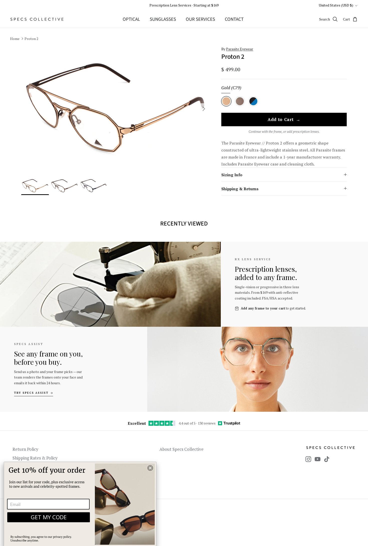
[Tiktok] (327, 459)
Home (15, 38)
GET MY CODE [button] (49, 517)
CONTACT (234, 19)
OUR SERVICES (200, 19)
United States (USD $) (336, 5)
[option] (115, 109)
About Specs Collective (181, 449)
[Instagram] (308, 459)
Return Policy (25, 449)
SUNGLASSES (163, 19)
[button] (150, 468)
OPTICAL (131, 19)
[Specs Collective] (37, 19)
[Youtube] (317, 459)
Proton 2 (31, 38)
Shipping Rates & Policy (35, 458)
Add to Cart (284, 119)
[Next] (203, 108)
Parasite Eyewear (239, 48)
